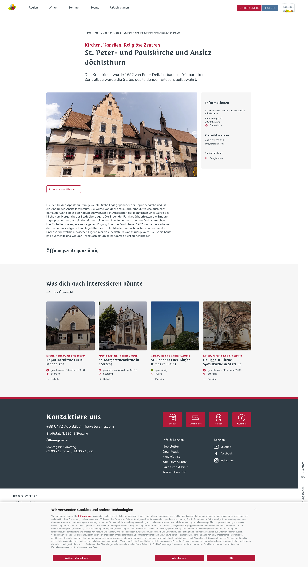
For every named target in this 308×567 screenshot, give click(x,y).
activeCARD (171, 457)
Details (55, 379)
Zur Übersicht (63, 292)
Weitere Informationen (77, 558)
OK (231, 558)
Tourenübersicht (174, 472)
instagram (227, 460)
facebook (226, 453)
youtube (226, 447)
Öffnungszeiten (303, 496)
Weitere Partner (28, 502)
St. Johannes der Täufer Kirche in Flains (170, 362)
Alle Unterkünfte (175, 462)
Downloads (171, 451)
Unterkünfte (249, 8)
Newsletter (171, 446)
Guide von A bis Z (175, 467)
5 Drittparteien (85, 516)
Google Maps (216, 158)
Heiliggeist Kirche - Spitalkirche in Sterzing (222, 362)
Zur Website (216, 125)
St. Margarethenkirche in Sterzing (119, 362)
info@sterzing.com (214, 143)
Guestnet (303, 468)
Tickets (270, 8)
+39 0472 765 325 (214, 140)
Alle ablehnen (179, 558)
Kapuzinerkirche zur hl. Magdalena (65, 362)
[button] (255, 509)
